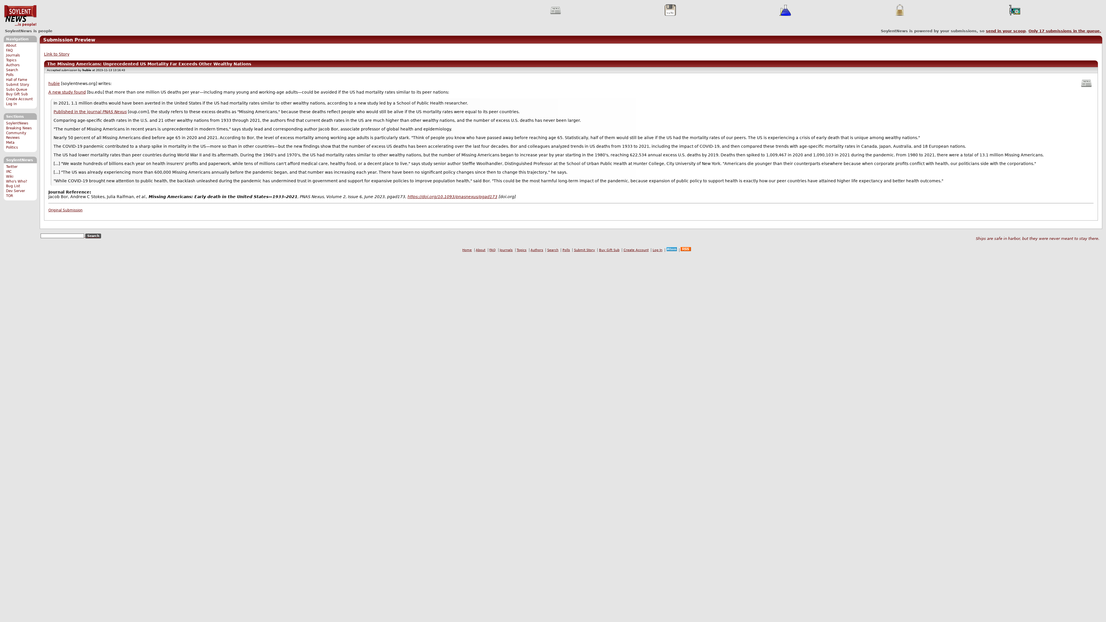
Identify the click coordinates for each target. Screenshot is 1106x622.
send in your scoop (1006, 31)
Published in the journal (90, 111)
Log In (11, 104)
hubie (54, 83)
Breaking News (19, 128)
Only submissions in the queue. (1065, 31)
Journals (13, 55)
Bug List (13, 186)
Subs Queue (16, 90)
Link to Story (56, 54)
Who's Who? (16, 181)
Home (467, 250)
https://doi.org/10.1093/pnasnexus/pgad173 (452, 196)
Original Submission (65, 210)
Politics (12, 147)
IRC (9, 172)
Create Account (19, 99)
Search (12, 70)
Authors (13, 65)
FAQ (9, 50)
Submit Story (17, 85)
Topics (11, 60)
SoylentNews (20, 15)
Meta (10, 143)
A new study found (67, 92)
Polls (10, 75)
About (11, 45)
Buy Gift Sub (17, 94)
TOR (9, 196)
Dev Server (15, 191)
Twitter (12, 167)
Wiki (9, 177)
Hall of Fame (16, 80)
